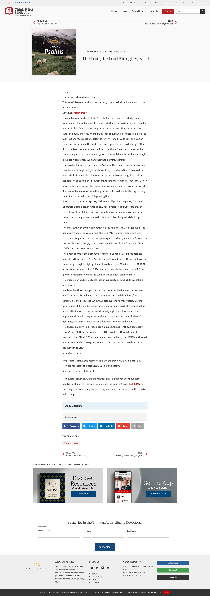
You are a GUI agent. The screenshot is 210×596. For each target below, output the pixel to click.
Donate (168, 11)
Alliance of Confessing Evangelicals (136, 3)
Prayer (66, 443)
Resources (201, 3)
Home (114, 11)
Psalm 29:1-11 (80, 113)
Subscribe (153, 11)
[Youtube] (107, 567)
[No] (207, 592)
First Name (87, 531)
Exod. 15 (133, 384)
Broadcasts (168, 3)
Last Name (131, 531)
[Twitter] (97, 567)
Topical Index (138, 11)
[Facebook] (91, 567)
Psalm (75, 443)
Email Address (44, 530)
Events (190, 3)
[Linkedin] (102, 567)
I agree (166, 592)
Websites (156, 3)
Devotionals (180, 3)
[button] (71, 426)
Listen (124, 11)
